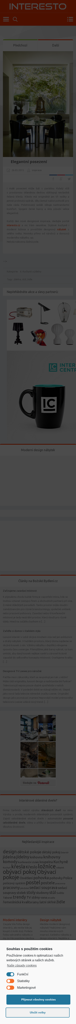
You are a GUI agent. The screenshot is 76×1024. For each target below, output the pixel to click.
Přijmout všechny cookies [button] (38, 999)
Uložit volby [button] (38, 1012)
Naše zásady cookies (22, 965)
